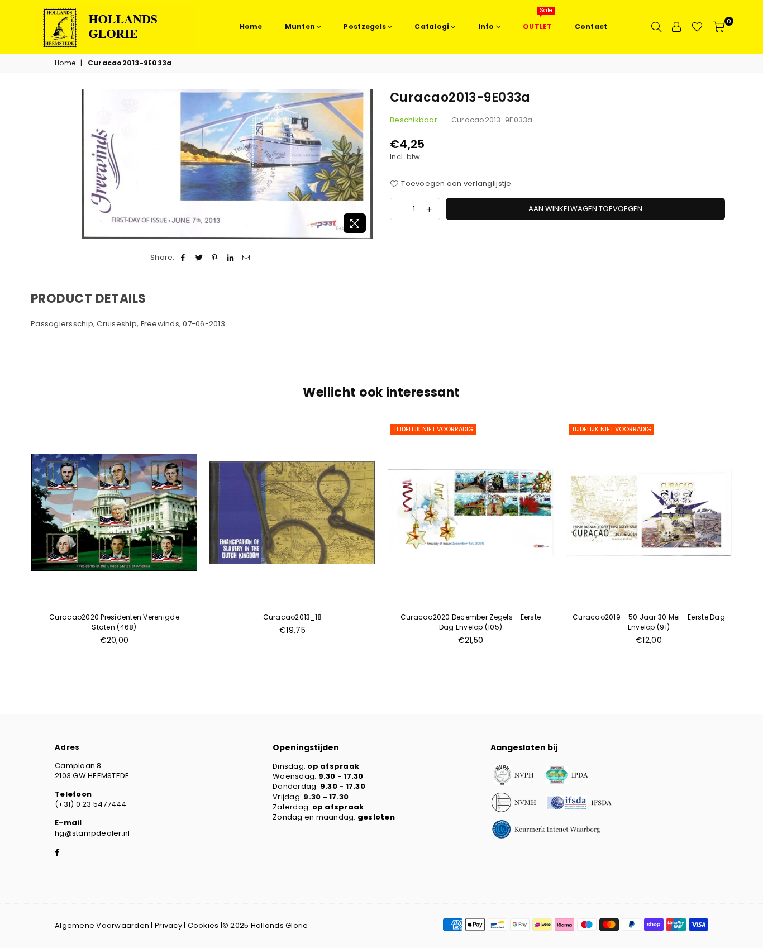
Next (750, 539)
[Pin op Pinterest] (215, 258)
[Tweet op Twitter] (199, 258)
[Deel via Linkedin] (231, 258)
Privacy (168, 925)
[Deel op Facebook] (183, 258)
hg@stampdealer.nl (92, 833)
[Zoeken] (656, 26)
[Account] (676, 26)
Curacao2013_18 (292, 617)
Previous (12, 539)
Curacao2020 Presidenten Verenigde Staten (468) (114, 622)
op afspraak (333, 766)
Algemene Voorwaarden (102, 925)
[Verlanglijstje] (697, 26)
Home (65, 63)
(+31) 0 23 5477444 (91, 804)
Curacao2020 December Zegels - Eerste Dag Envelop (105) (470, 622)
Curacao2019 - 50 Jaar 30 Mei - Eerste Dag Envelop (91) (649, 622)
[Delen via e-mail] (246, 258)
